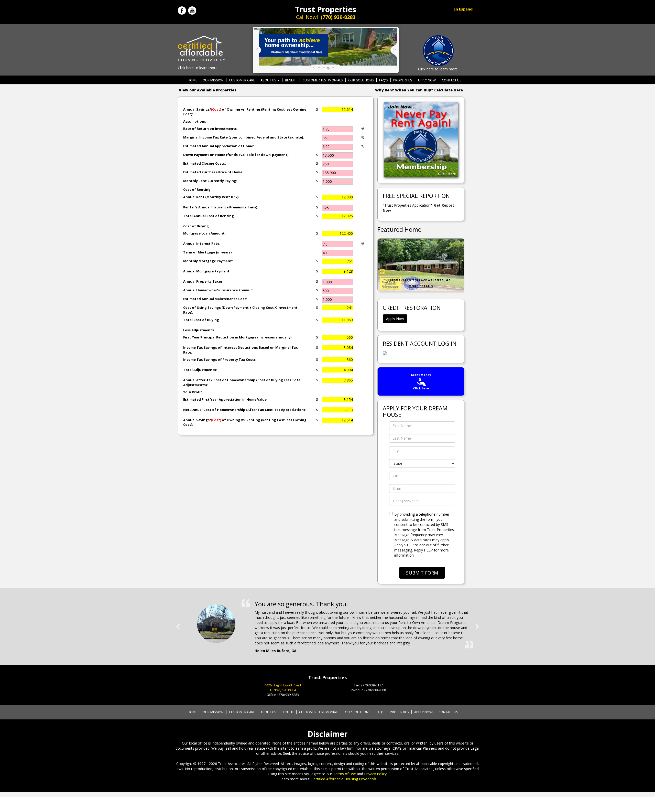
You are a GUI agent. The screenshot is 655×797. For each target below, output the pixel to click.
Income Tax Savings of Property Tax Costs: (220, 359)
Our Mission (213, 80)
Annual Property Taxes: (203, 281)
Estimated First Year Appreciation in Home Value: (225, 399)
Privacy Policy (375, 773)
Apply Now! (427, 80)
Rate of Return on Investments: (210, 128)
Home (192, 80)
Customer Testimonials (322, 80)
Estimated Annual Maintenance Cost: (215, 298)
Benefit (291, 80)
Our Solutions (361, 80)
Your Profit (192, 392)
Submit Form (422, 573)
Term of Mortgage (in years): (208, 252)
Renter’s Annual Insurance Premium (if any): (220, 207)
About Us (268, 80)
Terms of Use (344, 773)
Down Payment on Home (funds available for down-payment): (236, 154)
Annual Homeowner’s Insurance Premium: (219, 290)
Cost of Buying (196, 226)
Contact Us (452, 80)
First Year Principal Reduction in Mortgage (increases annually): (237, 337)
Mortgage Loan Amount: (204, 233)
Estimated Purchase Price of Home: (213, 172)
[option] (327, 621)
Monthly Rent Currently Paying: (210, 180)
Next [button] (477, 624)
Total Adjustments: (200, 369)
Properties (402, 80)
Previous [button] (177, 624)
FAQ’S (383, 80)
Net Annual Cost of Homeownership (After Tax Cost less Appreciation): (244, 409)
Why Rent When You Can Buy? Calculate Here (419, 90)
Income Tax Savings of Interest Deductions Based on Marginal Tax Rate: (240, 350)
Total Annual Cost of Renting (208, 216)
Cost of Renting (197, 189)
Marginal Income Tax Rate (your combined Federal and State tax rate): (243, 137)
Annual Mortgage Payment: (207, 271)
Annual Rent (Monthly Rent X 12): (211, 197)
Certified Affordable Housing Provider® (343, 779)
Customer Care (242, 80)
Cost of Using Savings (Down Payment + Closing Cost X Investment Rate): (240, 310)
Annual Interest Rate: (201, 243)
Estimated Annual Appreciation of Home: (218, 146)
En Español (463, 9)
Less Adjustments (198, 330)
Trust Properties (325, 9)
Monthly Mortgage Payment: (208, 261)
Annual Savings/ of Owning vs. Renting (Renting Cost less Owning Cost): (245, 111)
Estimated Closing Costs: (204, 163)
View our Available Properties (207, 90)
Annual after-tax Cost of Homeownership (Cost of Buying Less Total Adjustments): (242, 382)
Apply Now (395, 318)
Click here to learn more (197, 67)
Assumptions (194, 121)
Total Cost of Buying (201, 319)
